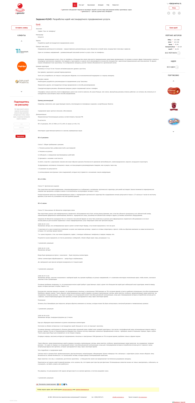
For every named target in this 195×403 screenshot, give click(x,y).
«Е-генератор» (143, 397)
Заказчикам (91, 5)
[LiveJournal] (66, 384)
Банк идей (173, 28)
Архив (11, 400)
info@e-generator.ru (118, 397)
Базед (170, 44)
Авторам (100, 5)
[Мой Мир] (64, 384)
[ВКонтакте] (58, 384)
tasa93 (170, 49)
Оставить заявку (21, 28)
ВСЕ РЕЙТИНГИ (171, 53)
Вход (174, 8)
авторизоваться (67, 389)
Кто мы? (81, 5)
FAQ (108, 5)
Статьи (15, 400)
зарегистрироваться (82, 389)
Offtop (169, 39)
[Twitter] (62, 384)
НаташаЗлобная (170, 46)
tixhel (169, 42)
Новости (115, 5)
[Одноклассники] (60, 384)
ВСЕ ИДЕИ (171, 67)
